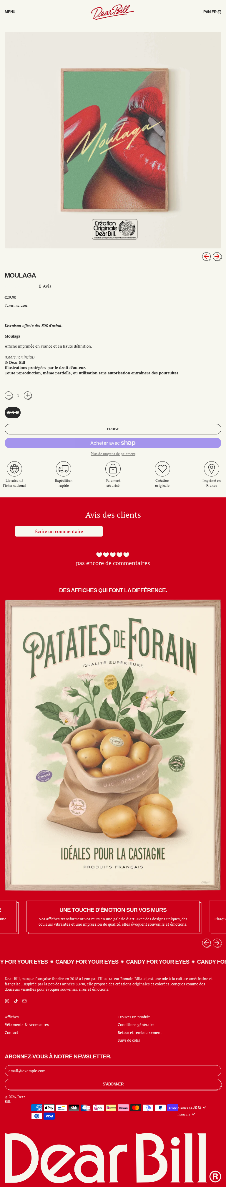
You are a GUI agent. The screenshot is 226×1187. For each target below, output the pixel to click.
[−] (8, 395)
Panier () (212, 13)
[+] (27, 395)
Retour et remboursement (140, 1032)
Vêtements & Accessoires (27, 1024)
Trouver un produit (134, 1017)
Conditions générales (136, 1024)
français (183, 1114)
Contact (11, 1032)
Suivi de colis (129, 1040)
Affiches (12, 1017)
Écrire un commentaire (59, 531)
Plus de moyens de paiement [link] (113, 453)
